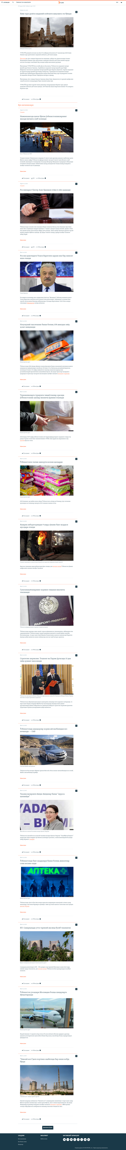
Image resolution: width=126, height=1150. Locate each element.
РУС (117, 2)
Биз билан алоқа (22, 1141)
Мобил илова (44, 1139)
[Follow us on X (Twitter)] (81, 1139)
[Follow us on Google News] (85, 1139)
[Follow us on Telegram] (67, 1139)
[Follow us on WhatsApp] (78, 1139)
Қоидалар (20, 1144)
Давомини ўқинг (47, 1127)
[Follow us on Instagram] (74, 1139)
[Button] (26, 99)
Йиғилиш (23, 58)
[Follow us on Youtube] (64, 1139)
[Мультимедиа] (121, 2)
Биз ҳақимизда (22, 1139)
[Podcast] (88, 1139)
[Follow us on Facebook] (71, 1139)
